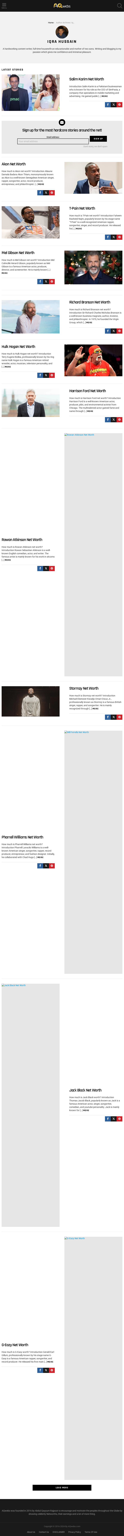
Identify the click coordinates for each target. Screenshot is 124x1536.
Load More (62, 1487)
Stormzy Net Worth (83, 688)
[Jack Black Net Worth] (31, 1105)
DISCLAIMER (59, 1532)
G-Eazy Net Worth (15, 1345)
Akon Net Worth (14, 164)
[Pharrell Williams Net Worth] (93, 852)
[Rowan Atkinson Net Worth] (93, 554)
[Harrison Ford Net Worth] (31, 403)
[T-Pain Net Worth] (31, 222)
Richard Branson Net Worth (89, 302)
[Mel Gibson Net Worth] (93, 267)
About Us (31, 1532)
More (105, 96)
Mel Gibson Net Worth (18, 252)
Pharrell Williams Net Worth (22, 837)
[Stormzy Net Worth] (31, 701)
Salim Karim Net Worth (86, 79)
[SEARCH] (119, 6)
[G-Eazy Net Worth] (93, 1358)
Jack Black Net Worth (85, 1090)
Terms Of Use (91, 1532)
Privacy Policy (74, 1532)
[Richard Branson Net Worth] (31, 316)
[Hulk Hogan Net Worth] (93, 360)
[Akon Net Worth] (93, 178)
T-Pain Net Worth (82, 208)
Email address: (53, 137)
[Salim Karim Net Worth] (31, 92)
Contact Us (44, 1532)
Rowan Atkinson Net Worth (22, 539)
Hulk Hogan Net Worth (18, 346)
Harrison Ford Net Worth (87, 391)
